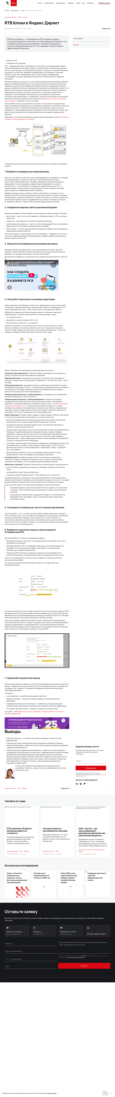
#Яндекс (25, 17)
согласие (83, 956)
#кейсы (81, 851)
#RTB (19, 17)
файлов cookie (51, 1093)
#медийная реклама (10, 17)
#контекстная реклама (85, 849)
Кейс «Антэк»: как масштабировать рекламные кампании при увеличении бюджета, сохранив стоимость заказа (93, 832)
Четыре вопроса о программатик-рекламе (55, 829)
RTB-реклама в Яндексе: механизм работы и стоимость (19, 830)
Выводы (76, 45)
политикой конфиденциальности (76, 957)
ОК (105, 1093)
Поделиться (106, 29)
